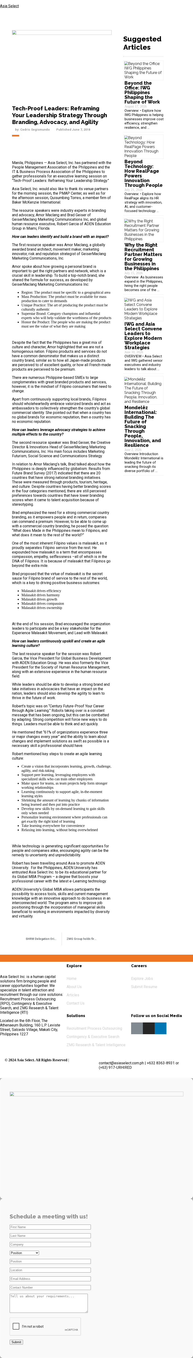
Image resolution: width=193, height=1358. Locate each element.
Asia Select (9, 6)
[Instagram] (149, 1028)
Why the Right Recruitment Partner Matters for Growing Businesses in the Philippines (143, 256)
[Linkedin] (160, 1028)
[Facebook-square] (137, 1028)
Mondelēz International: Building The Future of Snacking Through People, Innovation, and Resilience (143, 426)
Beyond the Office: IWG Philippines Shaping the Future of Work (142, 92)
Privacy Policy (80, 1060)
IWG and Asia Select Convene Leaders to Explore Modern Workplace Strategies (143, 335)
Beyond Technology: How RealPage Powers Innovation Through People (144, 173)
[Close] (185, 7)
